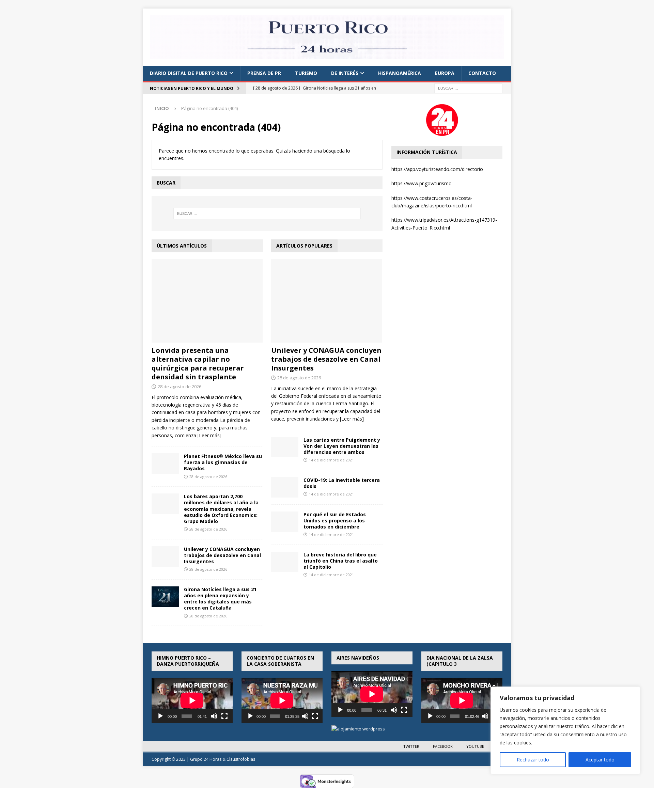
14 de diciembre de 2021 (331, 459)
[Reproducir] (160, 716)
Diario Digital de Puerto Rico (189, 73)
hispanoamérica (399, 73)
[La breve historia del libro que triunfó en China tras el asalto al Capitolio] (284, 562)
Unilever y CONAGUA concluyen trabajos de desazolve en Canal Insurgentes (222, 555)
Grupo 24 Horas (205, 759)
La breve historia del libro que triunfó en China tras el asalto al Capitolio (340, 560)
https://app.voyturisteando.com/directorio (437, 169)
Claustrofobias (241, 759)
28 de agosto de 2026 (179, 386)
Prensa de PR (264, 73)
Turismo (306, 73)
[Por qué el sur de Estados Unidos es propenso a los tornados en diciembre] (284, 521)
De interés (344, 73)
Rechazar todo (533, 759)
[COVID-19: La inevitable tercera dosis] (284, 487)
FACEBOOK (443, 746)
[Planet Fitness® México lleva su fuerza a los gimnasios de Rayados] (165, 463)
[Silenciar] (214, 716)
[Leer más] (209, 435)
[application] (192, 700)
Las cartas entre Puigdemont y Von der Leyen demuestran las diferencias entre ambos (341, 446)
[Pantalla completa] (224, 716)
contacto (482, 73)
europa (444, 73)
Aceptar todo (600, 759)
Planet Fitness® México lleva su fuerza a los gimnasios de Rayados (223, 462)
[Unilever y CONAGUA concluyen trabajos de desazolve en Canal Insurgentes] (165, 556)
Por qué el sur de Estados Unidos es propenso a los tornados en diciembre (334, 520)
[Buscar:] (468, 87)
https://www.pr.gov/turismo (421, 183)
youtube (475, 746)
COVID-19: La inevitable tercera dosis (341, 483)
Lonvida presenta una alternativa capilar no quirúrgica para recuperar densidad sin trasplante (198, 363)
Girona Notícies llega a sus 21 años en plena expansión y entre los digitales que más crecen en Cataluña (220, 598)
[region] (565, 730)
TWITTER (411, 746)
